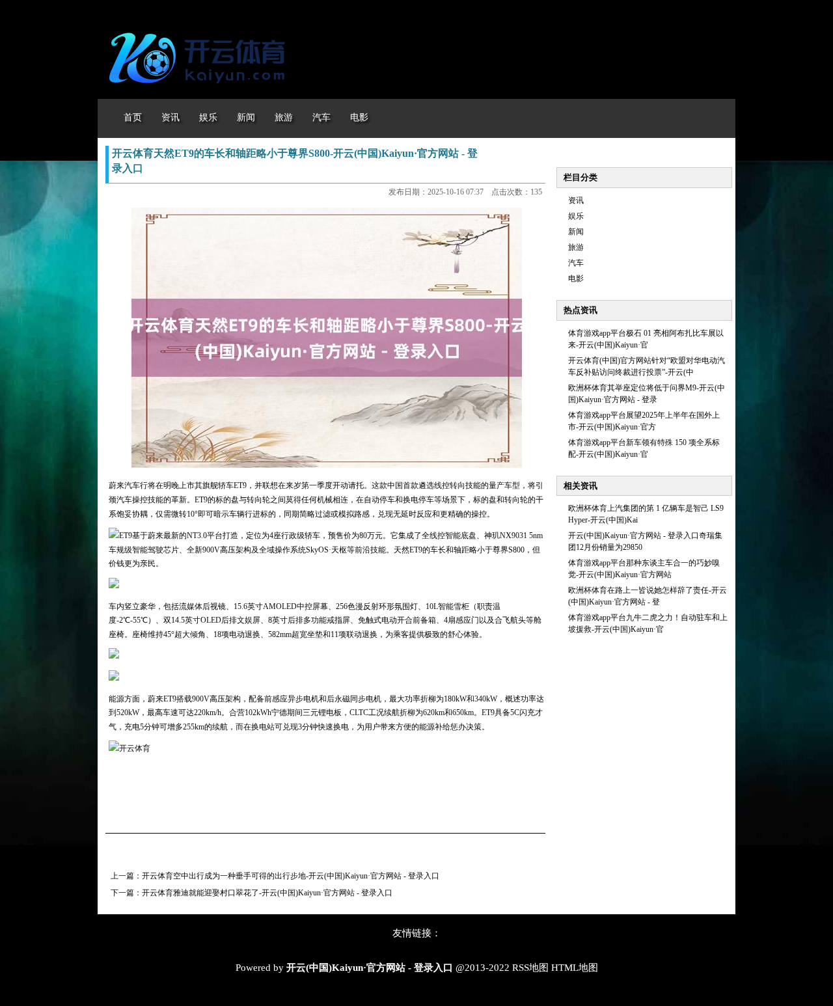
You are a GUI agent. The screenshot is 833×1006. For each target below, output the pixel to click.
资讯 (576, 200)
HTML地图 (574, 967)
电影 (576, 278)
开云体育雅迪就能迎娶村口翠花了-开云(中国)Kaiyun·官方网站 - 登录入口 (267, 892)
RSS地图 (530, 967)
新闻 (576, 231)
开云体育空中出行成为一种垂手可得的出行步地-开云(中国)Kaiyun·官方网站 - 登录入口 (290, 875)
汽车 (576, 262)
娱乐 (576, 216)
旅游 (576, 247)
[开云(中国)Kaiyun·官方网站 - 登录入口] (200, 89)
